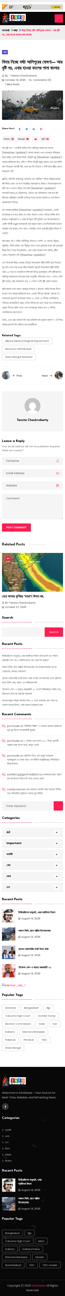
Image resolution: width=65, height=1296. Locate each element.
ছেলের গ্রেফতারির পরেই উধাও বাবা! (33, 949)
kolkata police (31, 1249)
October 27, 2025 (15, 607)
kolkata (9, 1032)
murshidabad (13, 1265)
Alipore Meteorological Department (27, 341)
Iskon (41, 1241)
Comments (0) (41, 80)
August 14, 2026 (30, 918)
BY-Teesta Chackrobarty (20, 602)
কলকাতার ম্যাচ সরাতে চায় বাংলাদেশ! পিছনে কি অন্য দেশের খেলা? (34, 776)
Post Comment (16, 527)
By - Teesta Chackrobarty (21, 75)
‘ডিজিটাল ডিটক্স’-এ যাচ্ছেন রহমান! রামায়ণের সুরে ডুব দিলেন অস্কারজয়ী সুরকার (34, 728)
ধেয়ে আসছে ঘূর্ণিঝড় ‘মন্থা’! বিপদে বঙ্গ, (23, 596)
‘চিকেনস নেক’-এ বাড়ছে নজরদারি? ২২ (34, 967)
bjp (48, 1008)
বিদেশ (7, 1148)
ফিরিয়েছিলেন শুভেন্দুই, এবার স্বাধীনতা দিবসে (36, 912)
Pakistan (10, 1040)
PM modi (29, 1040)
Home (6, 30)
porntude (13, 726)
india (42, 1024)
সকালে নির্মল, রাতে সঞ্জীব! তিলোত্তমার (34, 931)
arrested (10, 1008)
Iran (55, 1024)
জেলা (4, 52)
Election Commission (18, 1024)
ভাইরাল (8, 1155)
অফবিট (9, 854)
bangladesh (31, 1008)
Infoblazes (38, 1286)
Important (14, 843)
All (8, 832)
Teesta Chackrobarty (32, 420)
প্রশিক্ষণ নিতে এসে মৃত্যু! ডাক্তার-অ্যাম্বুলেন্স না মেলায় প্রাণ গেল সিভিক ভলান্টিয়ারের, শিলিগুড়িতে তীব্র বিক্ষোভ (33, 760)
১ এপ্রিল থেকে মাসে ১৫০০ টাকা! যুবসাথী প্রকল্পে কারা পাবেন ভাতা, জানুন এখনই (32, 743)
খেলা (8, 865)
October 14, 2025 (15, 80)
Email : (22, 139)
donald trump (47, 1016)
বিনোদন (8, 1161)
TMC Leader (50, 1265)
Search (7, 617)
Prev (19, 376)
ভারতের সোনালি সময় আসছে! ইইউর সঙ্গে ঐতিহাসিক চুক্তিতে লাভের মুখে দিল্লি (34, 791)
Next (45, 376)
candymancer (16, 789)
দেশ (8, 558)
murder (40, 1257)
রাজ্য (16, 30)
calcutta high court (17, 1016)
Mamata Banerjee (33, 1032)
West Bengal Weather (19, 357)
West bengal (13, 1048)
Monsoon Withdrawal (18, 349)
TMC (44, 1040)
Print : (7, 139)
